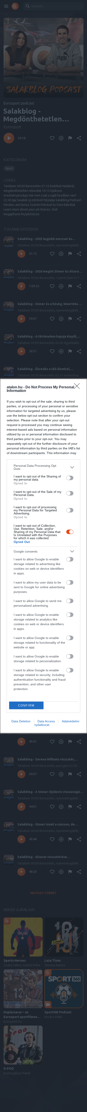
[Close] (78, 387)
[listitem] (43, 467)
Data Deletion (21, 721)
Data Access (46, 721)
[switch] (69, 478)
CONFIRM (26, 705)
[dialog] (43, 556)
